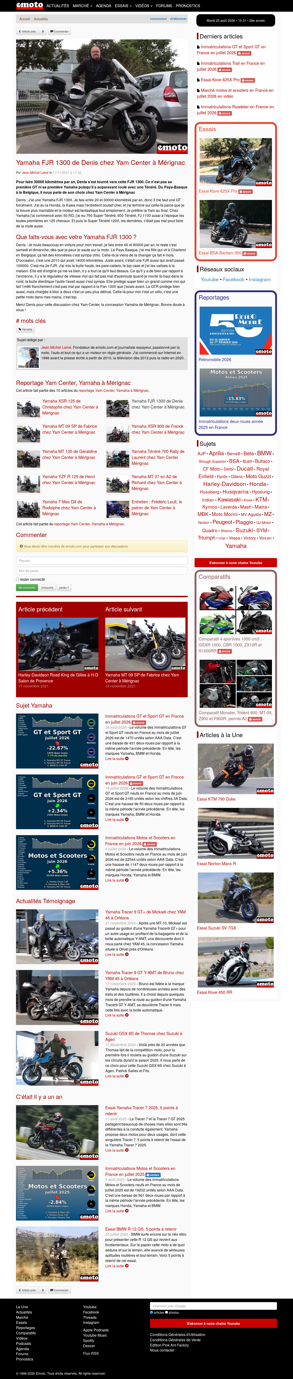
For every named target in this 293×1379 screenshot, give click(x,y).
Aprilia (216, 453)
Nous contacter (162, 1350)
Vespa (234, 538)
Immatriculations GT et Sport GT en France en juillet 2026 (231, 49)
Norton (203, 522)
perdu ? (64, 587)
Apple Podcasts (96, 1330)
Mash (245, 506)
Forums (164, 5)
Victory (249, 538)
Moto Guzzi (258, 476)
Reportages (214, 297)
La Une (22, 1306)
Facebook (233, 279)
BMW (264, 452)
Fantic (222, 476)
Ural (222, 538)
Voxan (265, 537)
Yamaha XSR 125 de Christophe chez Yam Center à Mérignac (70, 407)
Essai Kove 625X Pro (220, 79)
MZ (268, 514)
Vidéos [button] (142, 5)
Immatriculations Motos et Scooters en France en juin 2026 (140, 840)
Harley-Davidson (224, 483)
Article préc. (29, 31)
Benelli (233, 453)
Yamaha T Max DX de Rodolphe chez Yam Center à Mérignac (69, 507)
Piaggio (244, 522)
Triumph (206, 537)
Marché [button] (81, 5)
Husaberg (209, 491)
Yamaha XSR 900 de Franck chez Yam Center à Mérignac (158, 429)
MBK (203, 513)
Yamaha (26, 329)
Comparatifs (215, 576)
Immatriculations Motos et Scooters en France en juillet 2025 (140, 1171)
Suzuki (244, 530)
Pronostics (188, 5)
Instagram (260, 279)
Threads (90, 1317)
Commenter (60, 31)
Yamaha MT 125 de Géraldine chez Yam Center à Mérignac (69, 454)
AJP (202, 453)
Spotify (88, 1340)
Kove (248, 500)
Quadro (209, 530)
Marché (22, 1317)
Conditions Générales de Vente (175, 1339)
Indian (208, 499)
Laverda (228, 506)
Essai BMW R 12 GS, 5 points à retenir (140, 1229)
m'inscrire (47, 587)
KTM (261, 499)
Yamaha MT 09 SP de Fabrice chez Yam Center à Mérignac (69, 429)
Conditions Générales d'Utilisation (177, 1334)
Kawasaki (229, 499)
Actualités (57, 5)
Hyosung (261, 491)
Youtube (210, 279)
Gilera (237, 476)
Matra (261, 506)
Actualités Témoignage (45, 900)
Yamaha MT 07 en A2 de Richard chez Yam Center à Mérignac (157, 482)
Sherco (226, 530)
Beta (249, 453)
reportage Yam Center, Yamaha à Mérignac (114, 390)
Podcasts (23, 1343)
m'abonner (178, 18)
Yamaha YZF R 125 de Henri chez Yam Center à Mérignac (68, 479)
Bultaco (262, 461)
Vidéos (21, 1338)
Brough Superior (212, 461)
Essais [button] (122, 5)
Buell (247, 461)
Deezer (89, 1345)
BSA (234, 460)
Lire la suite (115, 758)
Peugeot (222, 522)
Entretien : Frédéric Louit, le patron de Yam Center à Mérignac (157, 507)
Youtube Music (95, 1335)
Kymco (209, 506)
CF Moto (211, 468)
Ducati (245, 468)
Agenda (103, 5)
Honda (257, 483)
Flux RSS (91, 1353)
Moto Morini (225, 513)
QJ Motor (263, 522)
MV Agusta (251, 514)
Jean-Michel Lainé (35, 172)
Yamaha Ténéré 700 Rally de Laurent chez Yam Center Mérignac (158, 457)
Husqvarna (235, 491)
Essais (207, 128)
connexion (158, 18)
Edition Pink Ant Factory (169, 1345)
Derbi (228, 469)
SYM (261, 530)
